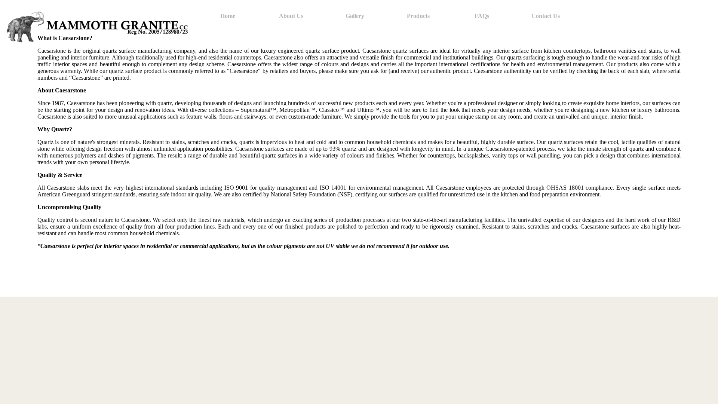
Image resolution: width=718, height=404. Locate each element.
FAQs (482, 16)
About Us (291, 16)
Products (418, 16)
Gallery (355, 16)
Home (227, 16)
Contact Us (545, 16)
